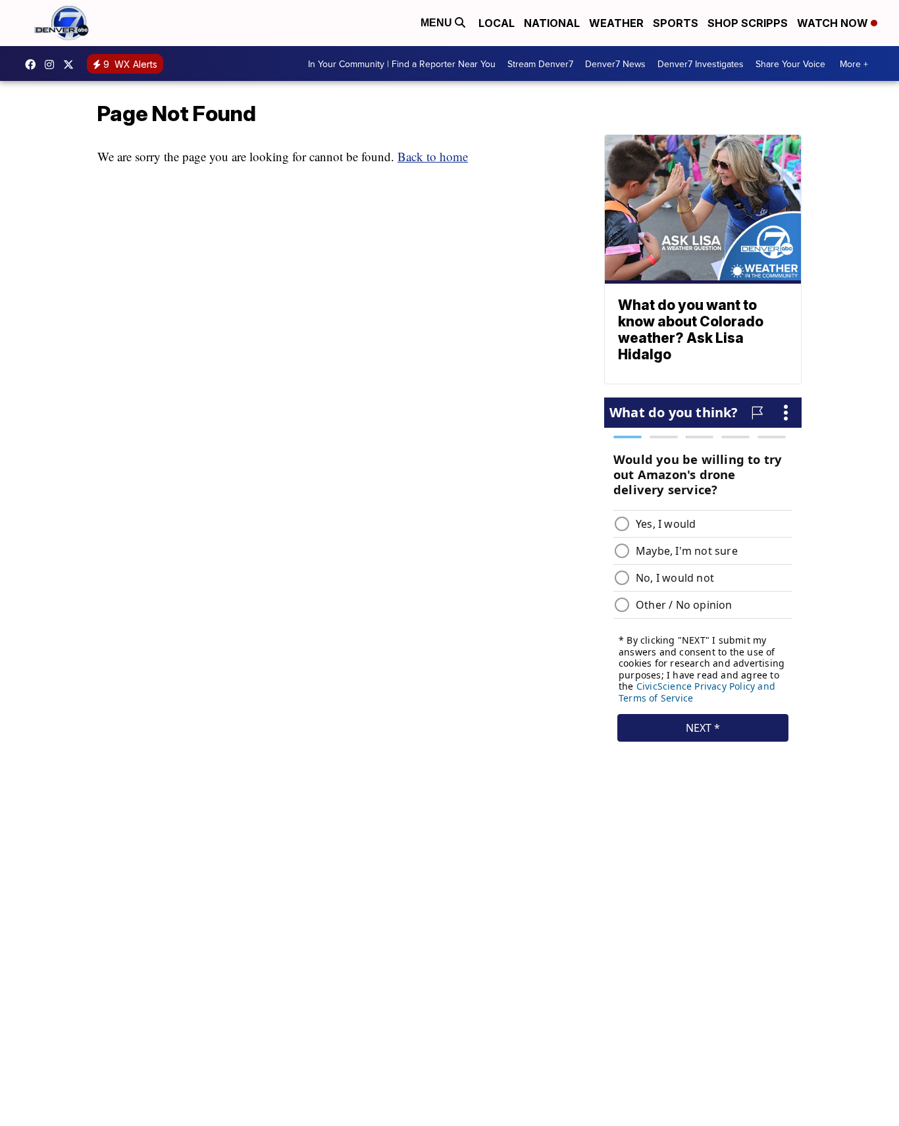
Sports (675, 23)
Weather (616, 23)
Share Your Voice (790, 63)
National (552, 23)
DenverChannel (71, 64)
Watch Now (834, 23)
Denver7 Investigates (700, 63)
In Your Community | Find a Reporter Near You (402, 63)
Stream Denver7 (540, 63)
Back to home (433, 156)
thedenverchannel (53, 64)
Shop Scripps (747, 23)
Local (496, 23)
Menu (438, 22)
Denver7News (33, 64)
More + (854, 63)
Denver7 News (615, 63)
